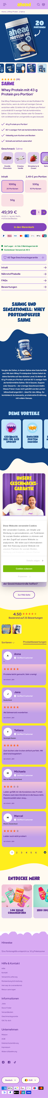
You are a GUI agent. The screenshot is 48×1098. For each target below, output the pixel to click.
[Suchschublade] (38, 4)
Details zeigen (33, 560)
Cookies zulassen (24, 569)
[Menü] (4, 4)
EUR (31, 1080)
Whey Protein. (13, 12)
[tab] (34, 642)
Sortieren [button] (7, 642)
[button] (6, 629)
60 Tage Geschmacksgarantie (22, 257)
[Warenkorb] (43, 4)
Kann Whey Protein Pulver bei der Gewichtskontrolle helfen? (20, 582)
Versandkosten (11, 218)
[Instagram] (3, 1062)
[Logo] (24, 5)
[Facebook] (9, 1062)
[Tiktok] (15, 1062)
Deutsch (8, 1080)
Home (4, 12)
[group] (24, 667)
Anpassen (22, 576)
